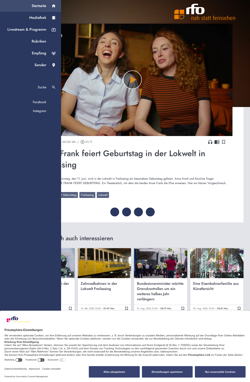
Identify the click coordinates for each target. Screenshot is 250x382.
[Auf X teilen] (126, 212)
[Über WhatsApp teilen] (138, 212)
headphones (210, 142)
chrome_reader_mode (216, 142)
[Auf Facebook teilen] (114, 212)
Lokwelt (103, 195)
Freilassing (87, 195)
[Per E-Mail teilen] (150, 212)
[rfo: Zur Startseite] (204, 12)
